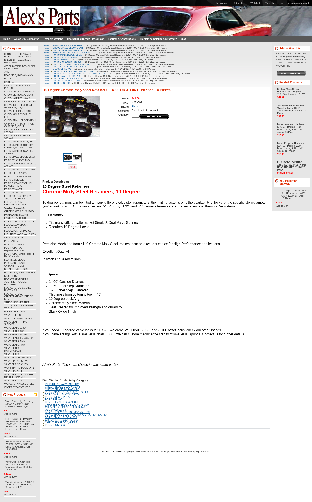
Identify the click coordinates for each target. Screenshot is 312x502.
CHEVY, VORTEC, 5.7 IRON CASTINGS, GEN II (19, 125)
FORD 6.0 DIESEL (14, 180)
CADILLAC (9, 82)
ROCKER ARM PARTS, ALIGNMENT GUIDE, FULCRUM (16, 282)
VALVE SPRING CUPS (16, 364)
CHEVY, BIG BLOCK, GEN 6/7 (20, 101)
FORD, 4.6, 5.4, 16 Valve (17, 173)
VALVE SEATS (11, 354)
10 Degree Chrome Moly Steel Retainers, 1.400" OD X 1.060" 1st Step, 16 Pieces (294, 194)
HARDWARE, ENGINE (16, 214)
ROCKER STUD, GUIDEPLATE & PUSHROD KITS (18, 296)
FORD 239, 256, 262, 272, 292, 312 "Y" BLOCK (17, 197)
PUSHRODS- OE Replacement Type (14, 249)
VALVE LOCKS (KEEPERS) (18, 318)
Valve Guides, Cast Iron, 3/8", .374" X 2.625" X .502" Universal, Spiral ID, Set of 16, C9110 (19, 466)
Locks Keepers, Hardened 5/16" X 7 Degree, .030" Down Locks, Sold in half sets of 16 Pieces (290, 147)
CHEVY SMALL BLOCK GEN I (20, 120)
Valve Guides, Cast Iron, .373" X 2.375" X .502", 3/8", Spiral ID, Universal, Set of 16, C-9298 (19, 445)
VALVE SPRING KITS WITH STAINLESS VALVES (18, 375)
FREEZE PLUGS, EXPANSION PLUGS (15, 203)
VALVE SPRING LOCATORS (19, 367)
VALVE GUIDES (12, 315)
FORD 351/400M (13, 189)
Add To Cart (10, 414)
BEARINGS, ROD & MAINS (18, 75)
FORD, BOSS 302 (13, 192)
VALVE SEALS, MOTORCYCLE (12, 349)
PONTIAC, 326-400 (14, 244)
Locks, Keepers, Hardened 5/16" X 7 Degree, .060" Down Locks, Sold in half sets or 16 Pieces (291, 128)
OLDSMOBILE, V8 (13, 237)
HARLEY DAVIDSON (15, 218)
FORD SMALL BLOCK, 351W (19, 157)
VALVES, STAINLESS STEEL (19, 384)
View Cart (270, 3)
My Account (222, 3)
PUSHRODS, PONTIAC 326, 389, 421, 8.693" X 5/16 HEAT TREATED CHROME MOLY (291, 166)
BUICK (7, 78)
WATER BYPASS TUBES (17, 387)
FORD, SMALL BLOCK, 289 (18, 141)
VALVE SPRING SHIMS (16, 361)
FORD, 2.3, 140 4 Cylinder (18, 176)
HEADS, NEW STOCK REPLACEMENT (15, 226)
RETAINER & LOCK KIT (16, 269)
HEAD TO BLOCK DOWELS (19, 221)
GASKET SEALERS (14, 208)
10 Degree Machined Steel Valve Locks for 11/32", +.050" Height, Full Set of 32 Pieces (291, 109)
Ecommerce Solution (181, 451)
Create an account (299, 3)
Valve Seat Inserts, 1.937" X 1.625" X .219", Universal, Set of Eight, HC (19, 484)
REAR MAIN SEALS (14, 259)
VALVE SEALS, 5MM (14, 341)
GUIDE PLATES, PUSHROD (19, 211)
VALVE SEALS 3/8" (14, 331)
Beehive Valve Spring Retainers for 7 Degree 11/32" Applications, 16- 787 (291, 91)
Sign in (283, 3)
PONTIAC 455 (11, 241)
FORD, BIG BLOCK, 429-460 (19, 169)
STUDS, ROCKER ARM (16, 302)
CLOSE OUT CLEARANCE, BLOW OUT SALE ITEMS (18, 55)
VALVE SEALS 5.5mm (15, 334)
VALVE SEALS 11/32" (15, 327)
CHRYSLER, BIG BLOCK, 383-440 (70, 66)
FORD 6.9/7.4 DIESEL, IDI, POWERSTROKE (18, 184)
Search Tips (94, 30)
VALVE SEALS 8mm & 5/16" (18, 338)
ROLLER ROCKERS (15, 311)
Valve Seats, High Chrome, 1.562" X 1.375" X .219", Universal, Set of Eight (19, 404)
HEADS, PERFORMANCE (17, 231)
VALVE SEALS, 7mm (14, 344)
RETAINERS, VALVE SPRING (19, 272)
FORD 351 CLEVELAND (17, 160)
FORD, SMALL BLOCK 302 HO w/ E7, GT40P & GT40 (18, 146)
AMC (6, 72)
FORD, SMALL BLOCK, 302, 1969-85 (71, 52)
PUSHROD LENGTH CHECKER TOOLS (15, 264)
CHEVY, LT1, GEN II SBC (17, 111)
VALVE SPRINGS (13, 380)
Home (46, 45)
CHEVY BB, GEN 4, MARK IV (19, 91)
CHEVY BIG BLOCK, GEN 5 (19, 95)
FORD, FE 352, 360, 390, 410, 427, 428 (73, 71)
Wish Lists (255, 3)
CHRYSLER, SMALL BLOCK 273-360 (71, 64)
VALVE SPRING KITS (15, 371)
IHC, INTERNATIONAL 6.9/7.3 (20, 234)
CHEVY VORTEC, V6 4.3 (17, 98)
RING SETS (10, 276)
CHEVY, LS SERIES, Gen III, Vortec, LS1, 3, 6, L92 (19, 106)
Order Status (239, 3)
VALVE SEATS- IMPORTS (17, 357)
